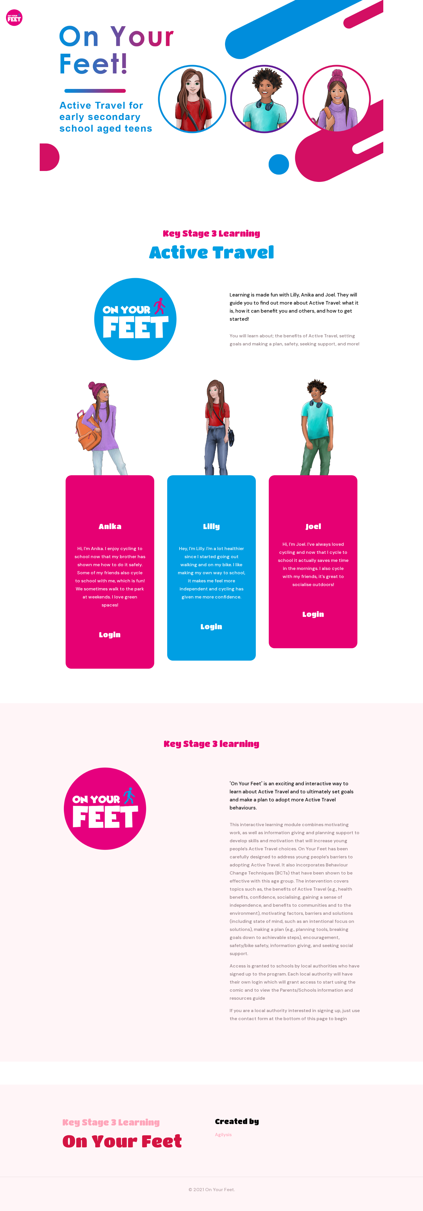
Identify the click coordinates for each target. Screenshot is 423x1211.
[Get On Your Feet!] (14, 17)
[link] (105, 808)
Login (110, 634)
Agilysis (223, 1135)
